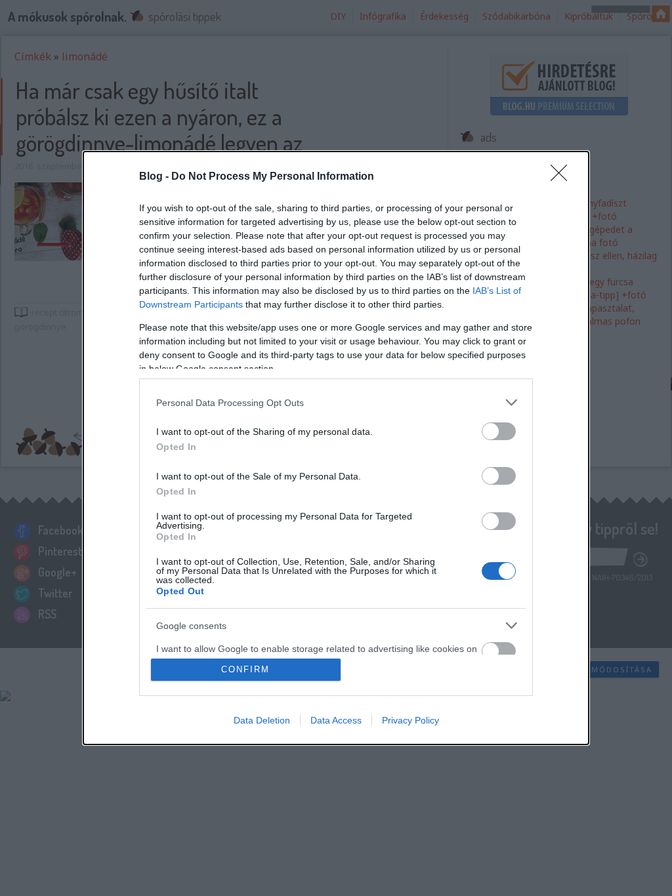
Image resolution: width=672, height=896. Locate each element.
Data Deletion (262, 720)
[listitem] (336, 402)
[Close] (563, 177)
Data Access (336, 720)
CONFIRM (245, 669)
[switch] (499, 431)
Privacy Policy (410, 720)
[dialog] (336, 448)
